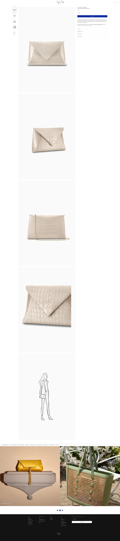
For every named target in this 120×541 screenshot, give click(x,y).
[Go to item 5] (14, 33)
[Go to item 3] (14, 21)
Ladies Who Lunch (45, 444)
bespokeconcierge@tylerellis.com (98, 24)
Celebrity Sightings (41, 519)
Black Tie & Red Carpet (5, 444)
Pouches (57, 444)
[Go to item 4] (14, 27)
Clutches (10, 444)
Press (39, 522)
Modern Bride (30, 522)
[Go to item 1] (14, 9)
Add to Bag (92, 16)
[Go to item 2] (14, 15)
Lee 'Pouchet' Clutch (52, 444)
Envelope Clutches (33, 444)
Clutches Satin (15, 444)
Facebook (51, 519)
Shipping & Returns (63, 522)
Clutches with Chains (21, 444)
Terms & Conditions (63, 525)
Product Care (63, 519)
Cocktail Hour (27, 444)
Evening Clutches (39, 444)
